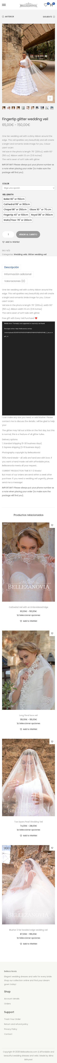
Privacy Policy (10, 1029)
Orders (7, 1003)
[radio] (14, 199)
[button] (11, 242)
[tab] (28, 267)
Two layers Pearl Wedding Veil (28, 821)
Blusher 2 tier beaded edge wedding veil (28, 930)
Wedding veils (20, 254)
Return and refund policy (16, 1024)
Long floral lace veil (28, 715)
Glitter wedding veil (37, 254)
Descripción (11, 267)
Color (5, 183)
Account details (11, 998)
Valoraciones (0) (14, 281)
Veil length (7, 194)
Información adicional (17, 274)
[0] (45, 5)
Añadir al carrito (28, 234)
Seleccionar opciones (29, 615)
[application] (28, 368)
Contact (8, 1034)
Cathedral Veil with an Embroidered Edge (28, 607)
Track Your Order (12, 1019)
